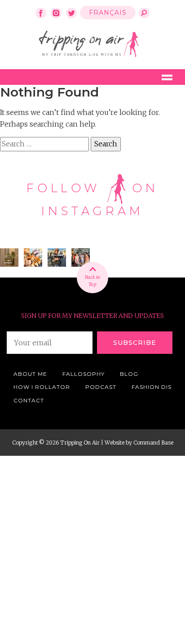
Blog (129, 373)
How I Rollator (41, 386)
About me (30, 373)
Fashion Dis (152, 386)
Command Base (153, 442)
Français (108, 13)
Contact (28, 400)
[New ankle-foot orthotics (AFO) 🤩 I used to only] (57, 257)
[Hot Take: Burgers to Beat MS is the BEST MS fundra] (33, 257)
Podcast (100, 386)
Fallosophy (83, 373)
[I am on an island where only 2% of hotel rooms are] (9, 257)
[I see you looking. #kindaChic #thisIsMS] (80, 257)
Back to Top (92, 280)
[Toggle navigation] (167, 77)
